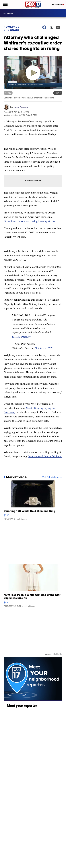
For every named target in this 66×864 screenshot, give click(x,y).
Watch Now (57, 5)
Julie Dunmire (21, 107)
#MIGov (26, 336)
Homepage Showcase (12, 28)
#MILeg (16, 336)
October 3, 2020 (44, 348)
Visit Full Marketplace (52, 477)
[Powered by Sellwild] (57, 654)
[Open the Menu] (5, 4)
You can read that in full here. (45, 456)
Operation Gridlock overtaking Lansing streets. (30, 221)
